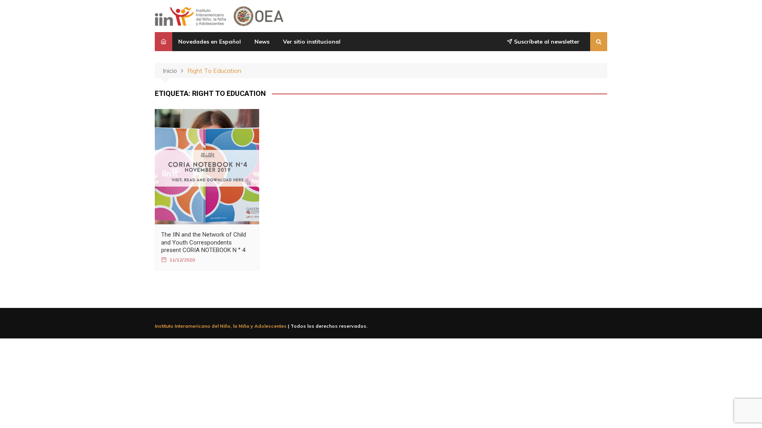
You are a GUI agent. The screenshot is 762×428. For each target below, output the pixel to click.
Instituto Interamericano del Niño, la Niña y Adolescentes (221, 326)
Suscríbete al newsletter (545, 41)
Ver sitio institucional (312, 41)
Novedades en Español (209, 41)
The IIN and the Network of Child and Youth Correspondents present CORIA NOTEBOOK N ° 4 (203, 242)
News (261, 41)
